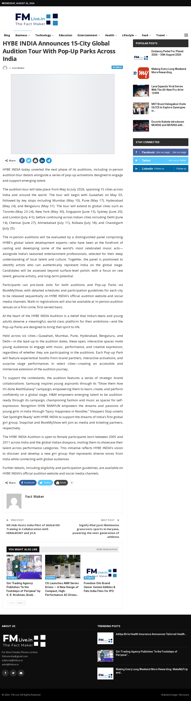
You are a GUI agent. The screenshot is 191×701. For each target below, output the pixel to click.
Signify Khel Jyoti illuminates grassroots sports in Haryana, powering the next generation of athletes (96, 531)
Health (109, 35)
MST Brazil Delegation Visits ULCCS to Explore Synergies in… (168, 107)
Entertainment (87, 35)
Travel (160, 35)
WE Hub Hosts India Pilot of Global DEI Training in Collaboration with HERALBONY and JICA (33, 529)
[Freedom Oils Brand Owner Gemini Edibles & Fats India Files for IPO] (101, 567)
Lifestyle (128, 35)
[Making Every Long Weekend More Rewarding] (141, 73)
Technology (43, 35)
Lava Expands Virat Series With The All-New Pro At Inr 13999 (167, 90)
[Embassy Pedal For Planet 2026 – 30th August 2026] (141, 55)
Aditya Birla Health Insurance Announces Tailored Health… (151, 634)
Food (145, 35)
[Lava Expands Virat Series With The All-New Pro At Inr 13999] (141, 91)
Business (21, 35)
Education (65, 35)
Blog (7, 35)
